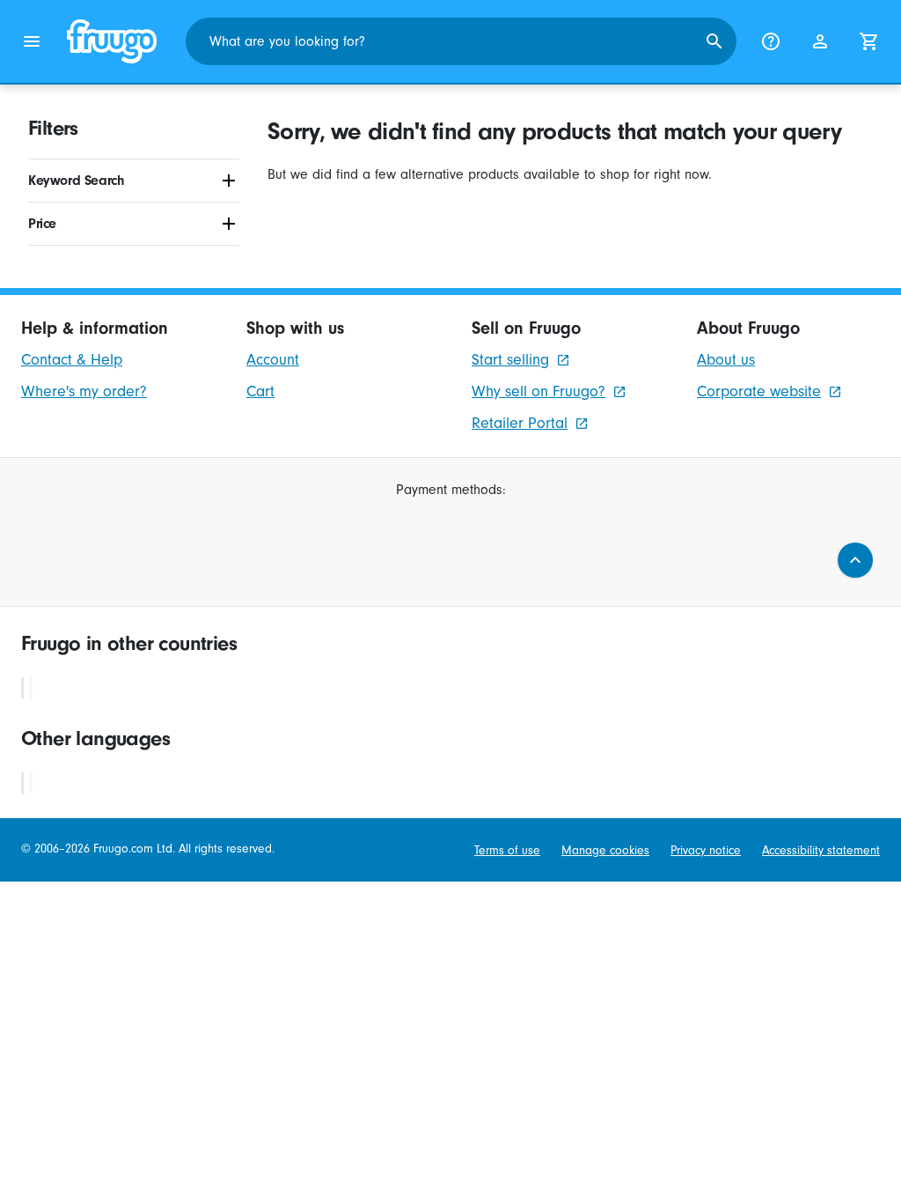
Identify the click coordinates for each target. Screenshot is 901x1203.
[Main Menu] (31, 41)
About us (726, 360)
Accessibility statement (821, 851)
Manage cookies (605, 851)
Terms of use (507, 851)
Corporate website (759, 391)
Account (272, 360)
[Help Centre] (770, 41)
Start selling (510, 360)
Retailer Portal (520, 423)
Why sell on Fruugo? (538, 391)
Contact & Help (71, 360)
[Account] (820, 41)
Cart (260, 391)
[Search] (714, 41)
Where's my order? (84, 391)
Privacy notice (705, 851)
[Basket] (869, 41)
